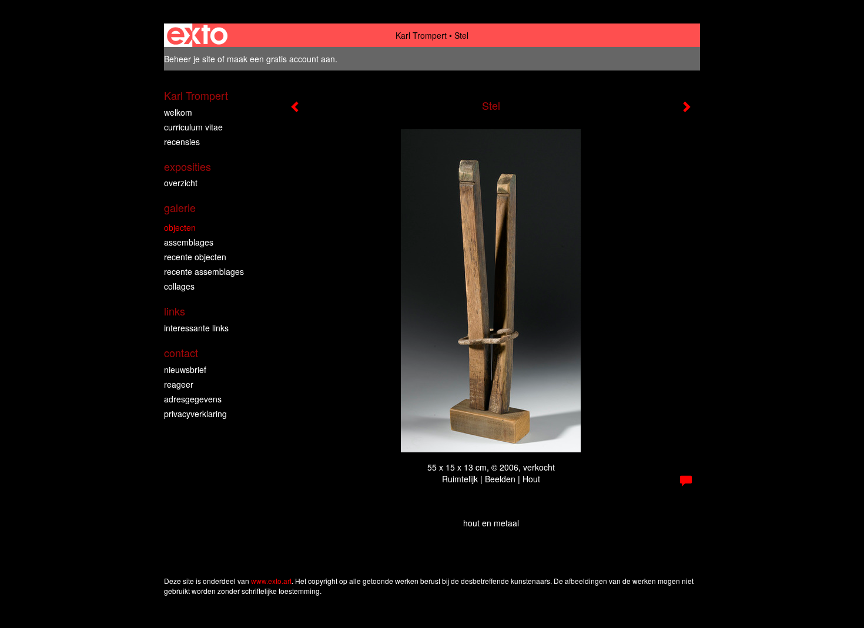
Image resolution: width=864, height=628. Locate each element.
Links (174, 311)
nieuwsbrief (185, 369)
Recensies (182, 141)
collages (179, 286)
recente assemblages (204, 271)
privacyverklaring (195, 413)
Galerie (180, 207)
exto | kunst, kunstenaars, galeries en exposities (197, 35)
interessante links (196, 328)
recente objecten (195, 257)
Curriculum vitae (193, 127)
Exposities (187, 166)
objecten (180, 227)
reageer (178, 384)
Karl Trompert (421, 35)
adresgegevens (193, 399)
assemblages (188, 242)
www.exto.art (271, 581)
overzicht (180, 183)
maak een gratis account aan (281, 59)
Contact (181, 352)
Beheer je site (189, 59)
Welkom (178, 112)
